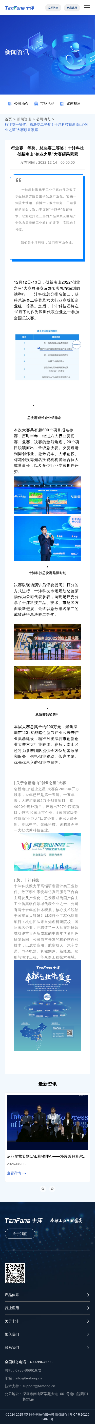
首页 (8, 119)
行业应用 (12, 1308)
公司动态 (43, 119)
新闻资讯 (24, 119)
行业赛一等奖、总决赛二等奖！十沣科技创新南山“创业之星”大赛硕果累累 (46, 127)
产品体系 (12, 1295)
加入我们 (12, 1334)
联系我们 (12, 1347)
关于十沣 (12, 1321)
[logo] (19, 8)
